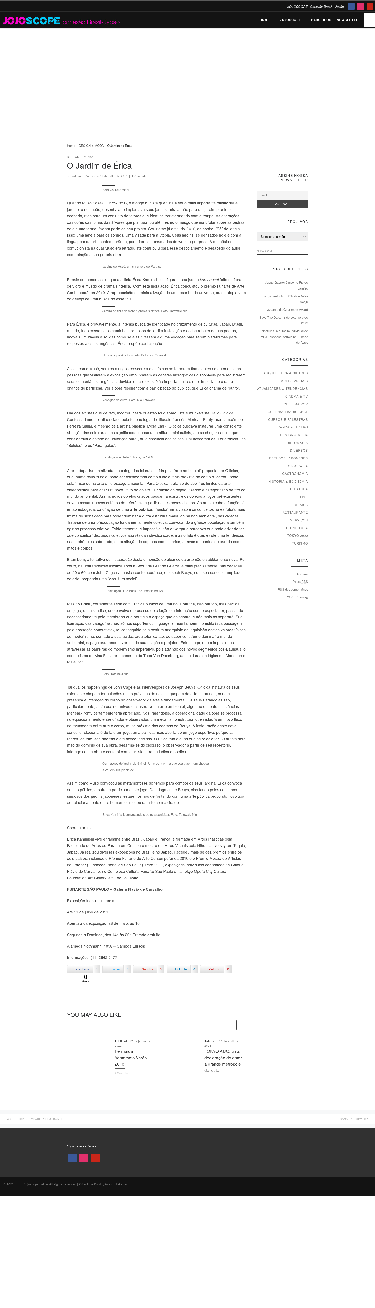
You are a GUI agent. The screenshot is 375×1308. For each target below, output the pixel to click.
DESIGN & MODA (91, 145)
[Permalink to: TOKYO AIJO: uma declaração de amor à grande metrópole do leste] (179, 1058)
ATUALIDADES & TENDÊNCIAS (282, 388)
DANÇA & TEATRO (293, 427)
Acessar (302, 574)
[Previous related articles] (230, 1025)
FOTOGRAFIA (297, 466)
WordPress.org (297, 597)
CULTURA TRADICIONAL (288, 411)
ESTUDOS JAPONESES (288, 458)
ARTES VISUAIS (294, 381)
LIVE (304, 497)
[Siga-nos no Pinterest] (306, 158)
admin (76, 176)
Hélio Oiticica (222, 413)
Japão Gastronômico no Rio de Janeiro (286, 285)
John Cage (105, 572)
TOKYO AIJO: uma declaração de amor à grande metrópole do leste (223, 1060)
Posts (300, 581)
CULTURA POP (296, 404)
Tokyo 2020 (297, 535)
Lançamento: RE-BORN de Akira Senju (285, 299)
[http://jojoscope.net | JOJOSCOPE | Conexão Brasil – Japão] (61, 19)
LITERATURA (297, 489)
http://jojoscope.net (30, 1184)
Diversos (299, 450)
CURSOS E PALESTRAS (288, 419)
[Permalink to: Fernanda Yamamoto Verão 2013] (89, 1058)
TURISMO (300, 543)
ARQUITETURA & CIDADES (285, 373)
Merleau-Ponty (200, 419)
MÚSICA (301, 504)
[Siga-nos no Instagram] (298, 158)
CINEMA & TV (296, 396)
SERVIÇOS (299, 520)
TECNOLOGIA (297, 528)
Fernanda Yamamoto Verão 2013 (131, 1057)
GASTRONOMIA (295, 473)
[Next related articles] (241, 1025)
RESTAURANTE (295, 512)
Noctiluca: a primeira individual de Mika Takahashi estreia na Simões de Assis (284, 337)
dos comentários (293, 589)
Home (71, 145)
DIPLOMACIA (297, 443)
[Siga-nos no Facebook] (290, 158)
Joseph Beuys (180, 572)
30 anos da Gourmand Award (287, 309)
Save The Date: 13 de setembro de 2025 (283, 320)
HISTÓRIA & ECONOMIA (288, 481)
